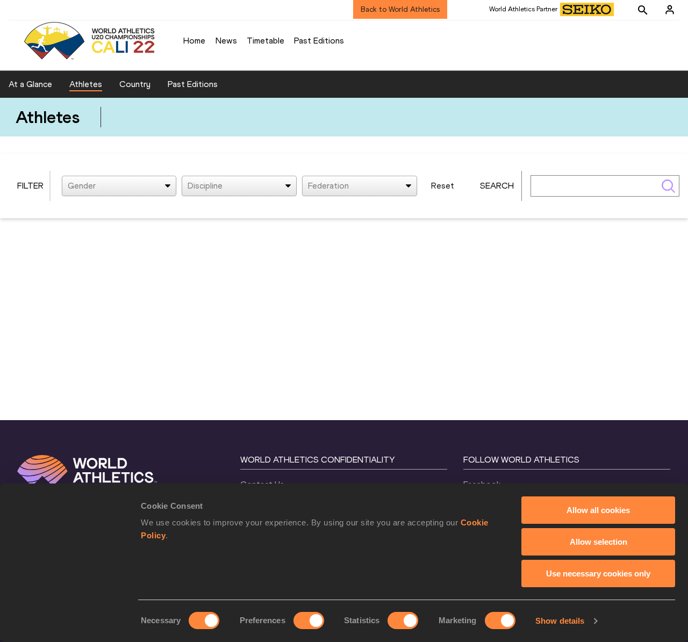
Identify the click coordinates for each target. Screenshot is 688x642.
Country (134, 84)
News (226, 40)
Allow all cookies (598, 510)
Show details (559, 620)
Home (194, 40)
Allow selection (598, 541)
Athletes (85, 84)
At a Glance (30, 84)
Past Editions (319, 40)
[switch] (308, 620)
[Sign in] (669, 9)
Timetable (265, 40)
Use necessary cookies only (598, 573)
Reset (442, 186)
